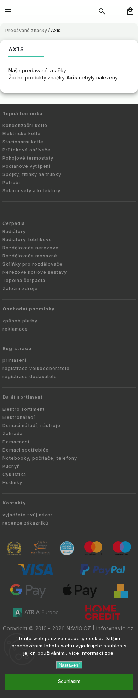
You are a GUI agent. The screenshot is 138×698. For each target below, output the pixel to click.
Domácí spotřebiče (25, 450)
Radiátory (14, 231)
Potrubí (11, 182)
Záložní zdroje (20, 288)
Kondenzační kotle (24, 125)
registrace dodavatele (29, 376)
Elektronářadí (18, 417)
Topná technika (22, 113)
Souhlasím (69, 681)
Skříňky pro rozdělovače (32, 264)
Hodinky (12, 482)
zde (109, 653)
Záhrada (12, 433)
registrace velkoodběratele (36, 368)
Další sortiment (22, 397)
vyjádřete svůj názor (27, 514)
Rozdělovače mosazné (29, 256)
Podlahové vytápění (26, 166)
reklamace (15, 329)
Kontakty (14, 502)
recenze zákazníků (25, 523)
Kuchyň (11, 466)
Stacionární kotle (23, 141)
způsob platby (20, 320)
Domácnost (16, 441)
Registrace (16, 348)
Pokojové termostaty (27, 158)
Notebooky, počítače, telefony (39, 458)
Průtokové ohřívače (26, 150)
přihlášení (14, 360)
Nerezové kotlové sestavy (34, 272)
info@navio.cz (115, 628)
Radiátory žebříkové (27, 239)
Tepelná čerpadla (23, 280)
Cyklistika (14, 474)
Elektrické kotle (21, 133)
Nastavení (69, 665)
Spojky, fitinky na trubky (31, 174)
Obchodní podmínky (28, 308)
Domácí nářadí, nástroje (31, 425)
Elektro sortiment (23, 409)
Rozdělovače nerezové (30, 247)
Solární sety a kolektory (31, 190)
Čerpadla (13, 223)
